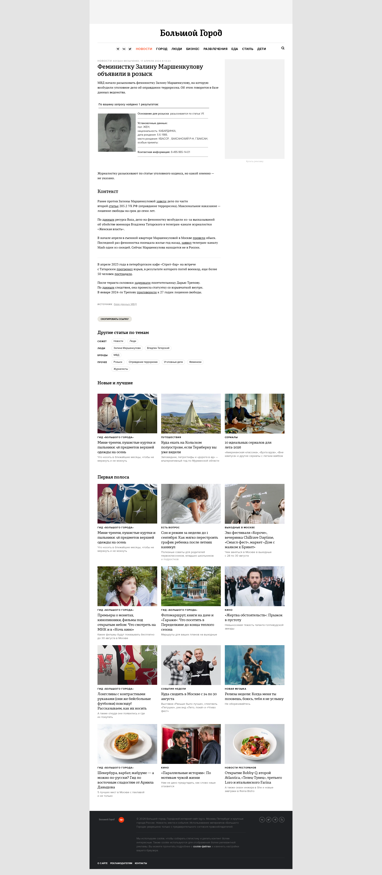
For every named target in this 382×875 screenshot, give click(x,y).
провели (199, 238)
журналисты (121, 369)
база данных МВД (125, 304)
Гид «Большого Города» (115, 437)
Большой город (107, 820)
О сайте (102, 863)
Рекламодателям (121, 863)
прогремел (125, 269)
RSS (284, 819)
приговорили (147, 292)
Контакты (141, 863)
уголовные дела (173, 362)
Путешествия (171, 437)
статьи (114, 206)
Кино (229, 610)
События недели (173, 688)
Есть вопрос (170, 527)
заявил (186, 242)
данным (108, 219)
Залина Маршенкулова (127, 348)
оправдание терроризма (143, 362)
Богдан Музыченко (126, 61)
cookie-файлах (202, 846)
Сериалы (231, 437)
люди (133, 341)
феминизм (195, 362)
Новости (104, 61)
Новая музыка (235, 688)
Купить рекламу (254, 161)
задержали (142, 282)
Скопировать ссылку (115, 319)
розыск (118, 362)
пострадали (123, 274)
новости (118, 341)
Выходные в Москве (240, 527)
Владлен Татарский (158, 348)
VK (264, 819)
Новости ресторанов (240, 767)
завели (161, 201)
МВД (116, 355)
